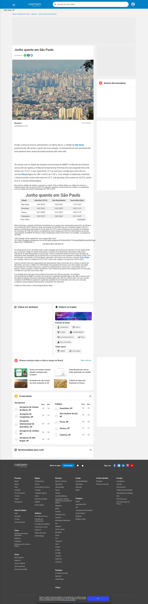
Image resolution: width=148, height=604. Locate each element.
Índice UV (38, 530)
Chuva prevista (19, 566)
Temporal (58, 541)
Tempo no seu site (102, 484)
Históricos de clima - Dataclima (21, 534)
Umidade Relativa (78, 332)
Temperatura (64, 327)
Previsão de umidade (42, 524)
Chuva (78, 327)
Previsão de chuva (41, 516)
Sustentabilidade (61, 496)
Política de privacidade (68, 600)
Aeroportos (18, 502)
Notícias (58, 478)
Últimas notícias (61, 481)
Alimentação (59, 487)
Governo (58, 517)
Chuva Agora (76, 351)
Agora (16, 484)
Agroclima (58, 484)
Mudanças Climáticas (62, 520)
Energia (58, 511)
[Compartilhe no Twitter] (31, 55)
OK (98, 598)
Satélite (62, 351)
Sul (56, 523)
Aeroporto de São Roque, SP (27, 439)
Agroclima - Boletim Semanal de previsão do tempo (63, 501)
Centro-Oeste (60, 529)
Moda (57, 508)
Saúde (57, 490)
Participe (99, 481)
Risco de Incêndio (65, 342)
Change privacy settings (124, 493)
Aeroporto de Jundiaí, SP (29, 432)
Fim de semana (19, 493)
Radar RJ (17, 560)
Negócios (58, 506)
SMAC (78, 501)
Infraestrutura (60, 514)
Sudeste (58, 526)
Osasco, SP (65, 428)
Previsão (17, 478)
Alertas (57, 493)
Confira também (102, 478)
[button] (7, 10)
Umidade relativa (41, 493)
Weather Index (81, 519)
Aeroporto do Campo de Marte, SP (29, 408)
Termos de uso (121, 499)
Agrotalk (58, 576)
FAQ (117, 496)
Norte (57, 535)
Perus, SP (64, 422)
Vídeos (58, 587)
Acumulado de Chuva (66, 337)
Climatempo (68, 465)
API (77, 507)
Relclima (17, 538)
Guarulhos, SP (66, 408)
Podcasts (17, 541)
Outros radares (19, 563)
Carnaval (58, 562)
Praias (16, 499)
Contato (119, 478)
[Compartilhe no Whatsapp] (24, 55)
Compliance (120, 481)
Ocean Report (80, 513)
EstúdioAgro (59, 579)
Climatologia (39, 536)
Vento (83, 337)
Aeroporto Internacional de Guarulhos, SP (27, 424)
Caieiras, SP (65, 435)
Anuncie (119, 484)
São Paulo (79, 145)
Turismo (58, 556)
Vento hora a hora (41, 527)
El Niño (57, 550)
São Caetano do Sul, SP (69, 415)
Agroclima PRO (81, 504)
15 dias (17, 496)
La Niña (58, 553)
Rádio (78, 490)
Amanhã (17, 490)
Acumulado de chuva (42, 487)
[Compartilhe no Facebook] (28, 55)
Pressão (62, 332)
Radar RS (58, 559)
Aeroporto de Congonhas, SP (26, 415)
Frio (56, 538)
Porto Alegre (84, 257)
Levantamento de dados (84, 510)
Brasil (16, 481)
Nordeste (58, 532)
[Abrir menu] (13, 5)
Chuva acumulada (20, 569)
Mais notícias (86, 360)
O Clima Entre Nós (61, 573)
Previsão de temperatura (39, 520)
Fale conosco (121, 487)
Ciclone (57, 547)
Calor (57, 544)
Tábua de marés (40, 533)
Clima (23, 174)
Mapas (37, 478)
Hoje (16, 487)
